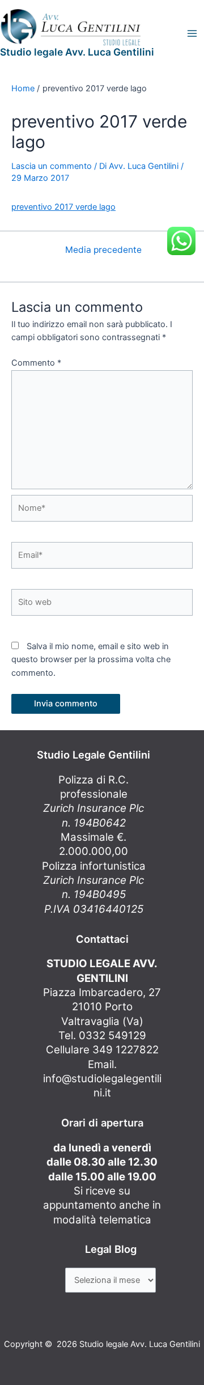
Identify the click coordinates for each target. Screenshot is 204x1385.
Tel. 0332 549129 (102, 1035)
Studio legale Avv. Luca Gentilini (77, 52)
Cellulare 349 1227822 (102, 1049)
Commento (36, 363)
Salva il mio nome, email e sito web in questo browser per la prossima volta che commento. (91, 659)
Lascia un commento (51, 166)
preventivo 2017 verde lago (63, 207)
